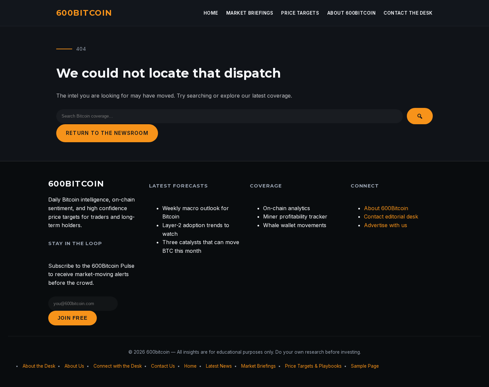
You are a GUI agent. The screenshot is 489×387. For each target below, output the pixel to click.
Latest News (219, 366)
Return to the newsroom (107, 133)
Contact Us (163, 366)
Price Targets (300, 13)
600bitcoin (84, 13)
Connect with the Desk (117, 366)
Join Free (72, 318)
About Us (74, 366)
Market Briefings (249, 13)
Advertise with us (385, 225)
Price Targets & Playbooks (313, 366)
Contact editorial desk (391, 216)
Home (211, 13)
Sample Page (365, 366)
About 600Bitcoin (351, 13)
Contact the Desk (408, 13)
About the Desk (39, 366)
